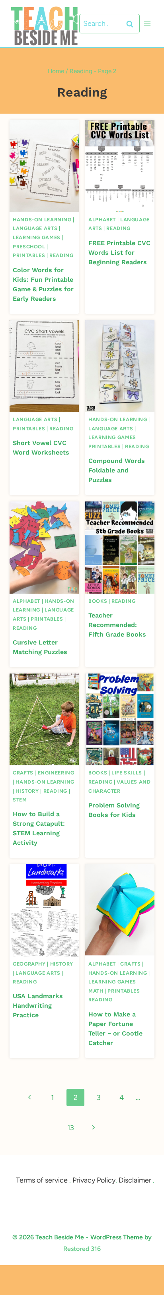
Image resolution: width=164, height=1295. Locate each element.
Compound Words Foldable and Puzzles (116, 470)
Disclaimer (135, 1180)
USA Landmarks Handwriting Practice (38, 1005)
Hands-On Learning (42, 220)
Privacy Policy (93, 1180)
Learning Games (37, 237)
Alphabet (102, 220)
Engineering (56, 773)
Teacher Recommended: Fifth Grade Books (117, 625)
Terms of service (42, 1180)
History (27, 791)
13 (70, 1127)
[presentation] (44, 166)
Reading (61, 255)
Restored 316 (82, 1248)
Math (95, 991)
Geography (29, 964)
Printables (29, 255)
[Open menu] (147, 23)
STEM (20, 800)
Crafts (23, 773)
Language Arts (35, 228)
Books (97, 601)
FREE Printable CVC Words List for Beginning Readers (119, 252)
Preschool (29, 247)
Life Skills (126, 773)
